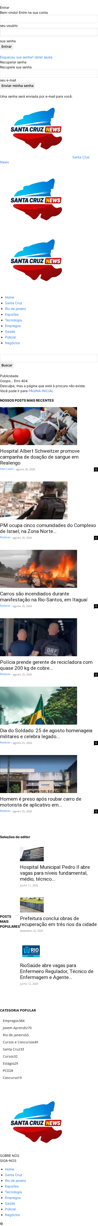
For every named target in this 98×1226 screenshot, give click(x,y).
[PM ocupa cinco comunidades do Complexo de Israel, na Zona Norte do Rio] (49, 500)
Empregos (13, 326)
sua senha (8, 41)
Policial (10, 337)
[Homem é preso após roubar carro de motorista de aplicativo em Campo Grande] (49, 774)
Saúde (10, 331)
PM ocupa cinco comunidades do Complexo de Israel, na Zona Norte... (48, 528)
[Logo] (35, 228)
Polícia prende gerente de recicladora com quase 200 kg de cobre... (46, 665)
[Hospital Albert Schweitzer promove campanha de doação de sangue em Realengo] (49, 426)
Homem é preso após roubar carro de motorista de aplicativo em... (40, 802)
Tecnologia (13, 320)
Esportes (12, 314)
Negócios (12, 343)
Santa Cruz (13, 303)
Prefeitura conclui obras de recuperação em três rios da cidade (58, 921)
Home (9, 297)
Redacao (5, 537)
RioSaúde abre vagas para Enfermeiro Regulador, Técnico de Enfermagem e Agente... (56, 971)
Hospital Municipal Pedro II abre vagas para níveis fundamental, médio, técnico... (55, 873)
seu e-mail (8, 80)
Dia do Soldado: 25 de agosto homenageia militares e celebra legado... (46, 733)
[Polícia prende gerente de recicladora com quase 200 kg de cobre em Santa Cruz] (49, 637)
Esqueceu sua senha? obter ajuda (26, 57)
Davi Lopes (7, 468)
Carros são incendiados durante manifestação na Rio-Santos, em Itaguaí (44, 597)
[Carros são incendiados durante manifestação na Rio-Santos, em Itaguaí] (49, 569)
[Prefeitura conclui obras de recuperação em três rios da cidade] (59, 905)
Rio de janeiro (15, 309)
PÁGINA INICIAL (41, 391)
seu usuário (9, 26)
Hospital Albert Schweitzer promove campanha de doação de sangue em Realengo (40, 457)
